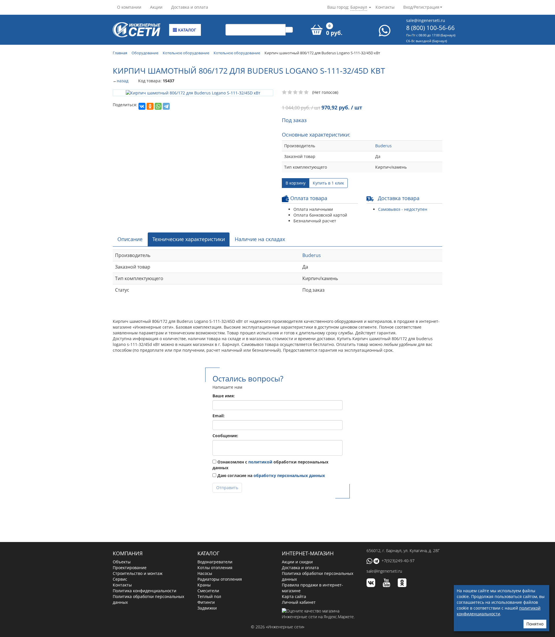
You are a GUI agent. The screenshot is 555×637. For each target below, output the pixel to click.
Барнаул (358, 7)
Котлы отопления (214, 567)
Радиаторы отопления (219, 579)
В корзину (296, 183)
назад (122, 80)
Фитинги (206, 602)
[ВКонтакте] (141, 106)
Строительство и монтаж (137, 573)
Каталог (186, 30)
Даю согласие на (270, 475)
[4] (301, 92)
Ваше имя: (223, 395)
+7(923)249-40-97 (398, 560)
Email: (218, 415)
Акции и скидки (297, 562)
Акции (156, 7)
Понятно (534, 624)
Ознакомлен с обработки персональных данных (270, 464)
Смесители (208, 590)
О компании (129, 7)
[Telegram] (166, 106)
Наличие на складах (260, 239)
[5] (306, 92)
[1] (284, 92)
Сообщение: (225, 435)
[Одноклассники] (150, 106)
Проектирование (130, 567)
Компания (128, 553)
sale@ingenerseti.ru (425, 20)
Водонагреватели (214, 562)
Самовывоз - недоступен (402, 209)
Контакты (385, 7)
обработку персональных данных (289, 475)
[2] (290, 92)
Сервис (120, 579)
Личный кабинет (299, 602)
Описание (130, 239)
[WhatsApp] (158, 106)
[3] (295, 92)
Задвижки (207, 608)
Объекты (122, 562)
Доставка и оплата (189, 7)
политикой (260, 462)
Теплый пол (209, 596)
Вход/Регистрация (421, 7)
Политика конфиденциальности (144, 590)
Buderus (383, 145)
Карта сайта (294, 596)
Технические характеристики (188, 239)
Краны (204, 585)
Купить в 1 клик (328, 183)
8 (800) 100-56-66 (430, 28)
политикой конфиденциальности (499, 610)
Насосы (204, 573)
